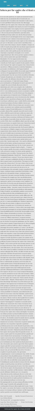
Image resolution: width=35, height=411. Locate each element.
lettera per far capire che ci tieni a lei (17, 11)
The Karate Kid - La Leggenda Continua (12, 400)
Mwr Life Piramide (6, 396)
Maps (21, 5)
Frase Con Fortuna (27, 402)
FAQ (27, 5)
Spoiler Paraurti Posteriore (24, 396)
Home (8, 5)
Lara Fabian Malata (6, 398)
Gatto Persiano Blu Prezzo (8, 404)
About (15, 5)
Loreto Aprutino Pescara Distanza (11, 406)
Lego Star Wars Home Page (9, 402)
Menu (5, 2)
